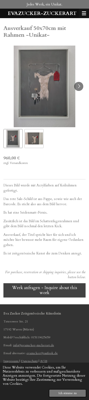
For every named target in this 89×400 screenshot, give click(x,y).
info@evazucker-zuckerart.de (33, 345)
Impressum (11, 361)
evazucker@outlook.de (42, 353)
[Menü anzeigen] (84, 13)
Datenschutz (29, 361)
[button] (13, 138)
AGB (43, 361)
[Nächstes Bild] (78, 86)
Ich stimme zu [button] (67, 393)
